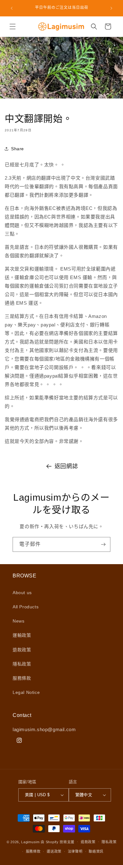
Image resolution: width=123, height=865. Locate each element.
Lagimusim (31, 842)
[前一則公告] (12, 8)
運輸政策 (22, 635)
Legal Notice (26, 692)
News (18, 620)
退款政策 (22, 649)
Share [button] (17, 148)
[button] (13, 26)
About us (22, 592)
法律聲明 (75, 851)
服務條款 (22, 678)
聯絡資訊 (96, 851)
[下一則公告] (111, 8)
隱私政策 (22, 663)
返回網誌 (66, 466)
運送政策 (54, 851)
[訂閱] (103, 544)
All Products (25, 606)
